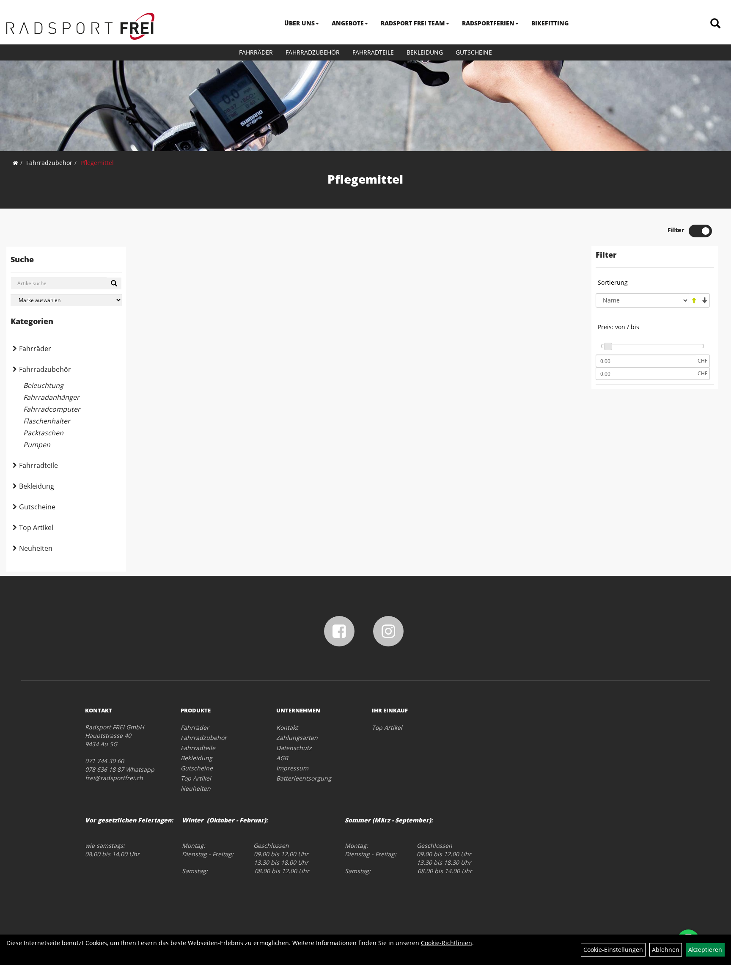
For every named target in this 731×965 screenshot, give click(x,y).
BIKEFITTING (550, 23)
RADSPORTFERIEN (488, 23)
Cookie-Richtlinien (446, 943)
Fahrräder (256, 52)
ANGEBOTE (348, 23)
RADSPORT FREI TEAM (413, 23)
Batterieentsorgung (303, 778)
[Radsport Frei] (80, 26)
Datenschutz (294, 748)
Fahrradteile (373, 52)
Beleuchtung (43, 385)
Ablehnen (665, 950)
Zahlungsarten (297, 738)
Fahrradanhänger (51, 397)
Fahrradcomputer (51, 409)
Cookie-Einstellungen (613, 950)
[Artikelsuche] (715, 24)
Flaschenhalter (46, 421)
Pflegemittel (97, 163)
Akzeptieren (705, 950)
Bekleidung (425, 52)
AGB (282, 758)
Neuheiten (35, 548)
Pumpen (36, 444)
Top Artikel (36, 527)
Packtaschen (43, 432)
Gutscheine (474, 52)
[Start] (15, 163)
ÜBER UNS (299, 23)
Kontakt (287, 727)
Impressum (292, 768)
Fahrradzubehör (313, 52)
